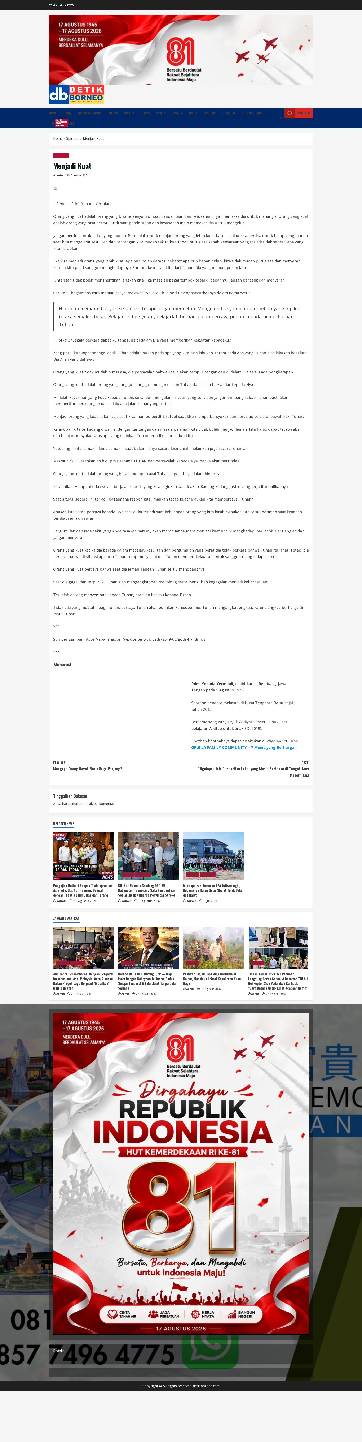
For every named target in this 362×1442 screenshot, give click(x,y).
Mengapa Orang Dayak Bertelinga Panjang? (87, 765)
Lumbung (209, 113)
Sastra (177, 113)
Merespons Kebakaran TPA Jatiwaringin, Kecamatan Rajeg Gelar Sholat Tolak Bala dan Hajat (212, 890)
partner (304, 113)
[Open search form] (280, 118)
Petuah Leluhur (253, 113)
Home (52, 113)
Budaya (145, 113)
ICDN (56, 122)
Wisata (160, 113)
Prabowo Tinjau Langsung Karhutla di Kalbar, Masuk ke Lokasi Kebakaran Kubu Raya (212, 978)
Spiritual (228, 113)
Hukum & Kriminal (90, 113)
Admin (58, 175)
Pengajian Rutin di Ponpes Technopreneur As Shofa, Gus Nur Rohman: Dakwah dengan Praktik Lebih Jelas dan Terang (82, 890)
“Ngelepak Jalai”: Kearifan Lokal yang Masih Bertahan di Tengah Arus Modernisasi (253, 768)
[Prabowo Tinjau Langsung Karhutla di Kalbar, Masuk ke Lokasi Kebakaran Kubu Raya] (213, 948)
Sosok (192, 113)
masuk (77, 803)
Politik (129, 113)
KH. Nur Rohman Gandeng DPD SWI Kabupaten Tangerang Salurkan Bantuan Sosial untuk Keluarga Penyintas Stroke (146, 890)
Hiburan (77, 963)
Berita (67, 113)
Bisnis (113, 113)
